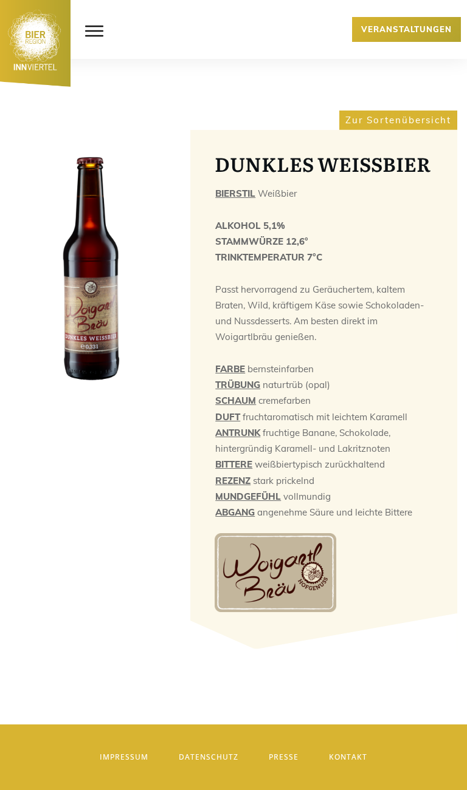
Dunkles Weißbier (323, 163)
